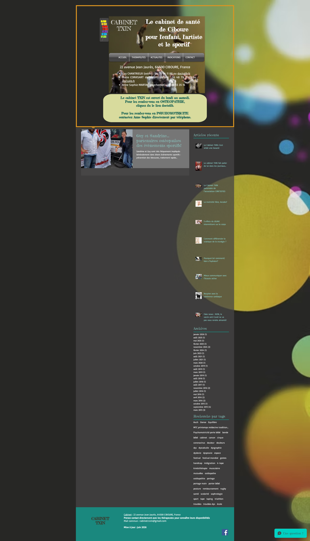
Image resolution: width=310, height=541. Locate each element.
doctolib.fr (183, 73)
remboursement (210, 488)
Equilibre (212, 422)
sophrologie (216, 493)
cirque (220, 437)
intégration (209, 463)
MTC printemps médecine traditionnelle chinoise (211, 427)
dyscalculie (204, 447)
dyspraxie (207, 452)
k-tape (220, 463)
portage (211, 478)
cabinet (203, 437)
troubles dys (209, 504)
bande (225, 432)
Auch (195, 422)
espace (217, 452)
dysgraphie (216, 447)
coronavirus (199, 442)
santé (196, 493)
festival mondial (210, 457)
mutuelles (198, 473)
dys (195, 447)
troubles (197, 504)
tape (202, 498)
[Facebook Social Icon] (225, 532)
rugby (223, 488)
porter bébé (214, 483)
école (219, 504)
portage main (200, 483)
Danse (203, 422)
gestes (223, 457)
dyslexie (197, 452)
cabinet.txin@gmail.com (153, 520)
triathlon (219, 498)
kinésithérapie (200, 468)
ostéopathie (199, 478)
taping (210, 498)
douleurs (220, 442)
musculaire (214, 468)
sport (195, 498)
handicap (197, 463)
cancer (212, 437)
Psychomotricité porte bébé (206, 432)
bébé (195, 437)
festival (197, 457)
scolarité (205, 493)
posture (197, 488)
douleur (210, 442)
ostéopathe (210, 473)
